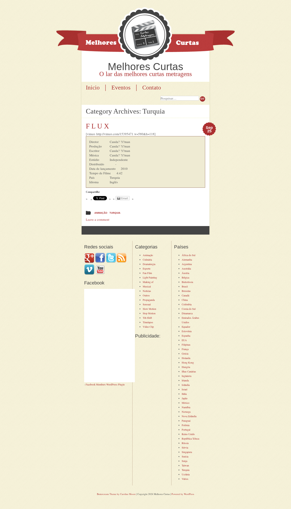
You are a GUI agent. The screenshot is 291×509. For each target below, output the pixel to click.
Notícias (147, 291)
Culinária (147, 259)
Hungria (186, 367)
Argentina (187, 264)
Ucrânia (186, 474)
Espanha (186, 335)
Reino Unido (188, 434)
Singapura (187, 452)
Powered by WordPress (182, 494)
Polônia (185, 425)
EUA (184, 340)
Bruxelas (186, 291)
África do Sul (188, 255)
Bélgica (185, 277)
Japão (184, 398)
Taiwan (185, 465)
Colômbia (187, 304)
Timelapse (148, 322)
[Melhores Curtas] (145, 34)
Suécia (185, 456)
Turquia (114, 213)
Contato (151, 87)
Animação (100, 213)
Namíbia (186, 407)
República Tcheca (190, 438)
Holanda (186, 358)
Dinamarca (187, 313)
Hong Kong (188, 362)
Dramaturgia (149, 264)
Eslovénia (187, 331)
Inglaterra (186, 376)
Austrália (186, 268)
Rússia (185, 443)
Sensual (147, 304)
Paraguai (186, 420)
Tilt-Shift (147, 317)
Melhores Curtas (145, 66)
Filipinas (186, 344)
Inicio (93, 87)
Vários (185, 478)
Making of (148, 282)
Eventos (121, 87)
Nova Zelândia (189, 416)
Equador (186, 326)
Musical (147, 286)
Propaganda (149, 299)
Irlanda (185, 380)
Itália (184, 393)
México (185, 402)
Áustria (185, 273)
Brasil (185, 286)
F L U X (97, 126)
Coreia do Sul (189, 308)
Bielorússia (187, 282)
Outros (146, 295)
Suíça (184, 461)
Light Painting (150, 277)
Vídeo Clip (148, 326)
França (185, 349)
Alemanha (187, 259)
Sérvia (185, 447)
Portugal (186, 429)
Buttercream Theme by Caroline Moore (116, 494)
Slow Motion (149, 308)
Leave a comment (97, 219)
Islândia (186, 384)
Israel (184, 389)
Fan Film (147, 273)
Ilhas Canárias (189, 371)
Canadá (185, 295)
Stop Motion (149, 313)
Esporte (146, 268)
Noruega (186, 411)
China (185, 299)
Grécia (185, 353)
